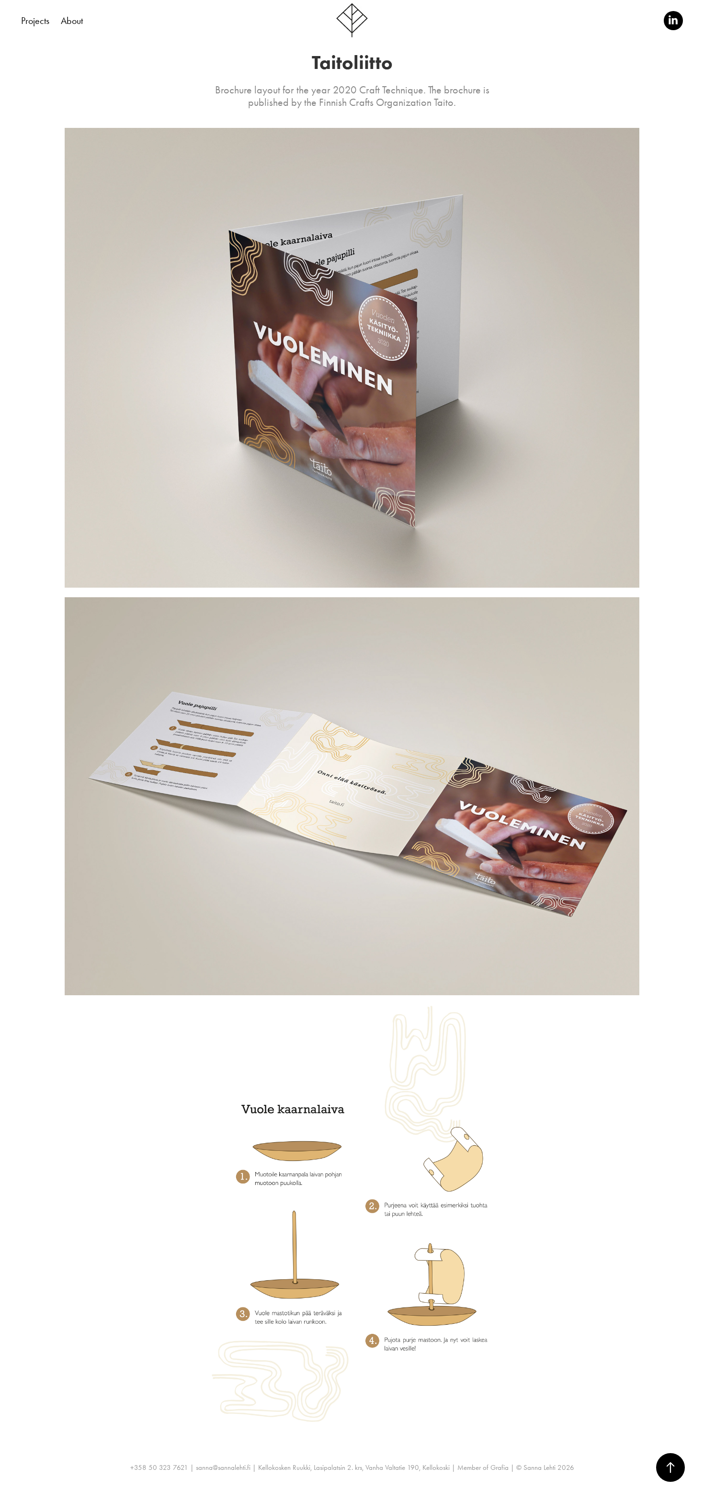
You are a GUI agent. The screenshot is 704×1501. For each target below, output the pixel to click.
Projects (35, 20)
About (72, 20)
